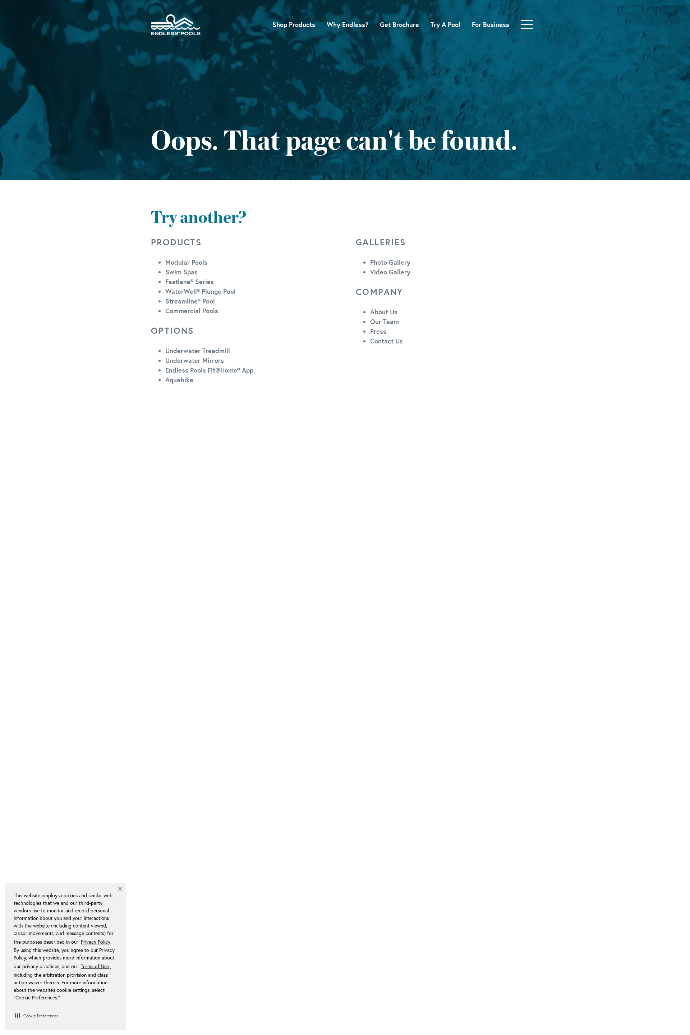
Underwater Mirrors (194, 360)
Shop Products (293, 24)
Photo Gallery (390, 262)
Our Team (384, 321)
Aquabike (179, 379)
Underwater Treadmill (197, 350)
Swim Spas (181, 272)
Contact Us (386, 341)
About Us (383, 311)
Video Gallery (390, 272)
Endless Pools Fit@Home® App (209, 370)
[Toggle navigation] (527, 24)
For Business (490, 24)
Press (378, 331)
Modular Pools (186, 262)
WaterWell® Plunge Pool (200, 291)
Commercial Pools (191, 310)
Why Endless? (347, 24)
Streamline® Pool (190, 301)
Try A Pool (445, 24)
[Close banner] (120, 888)
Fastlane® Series (189, 281)
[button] (37, 1015)
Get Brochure (399, 24)
